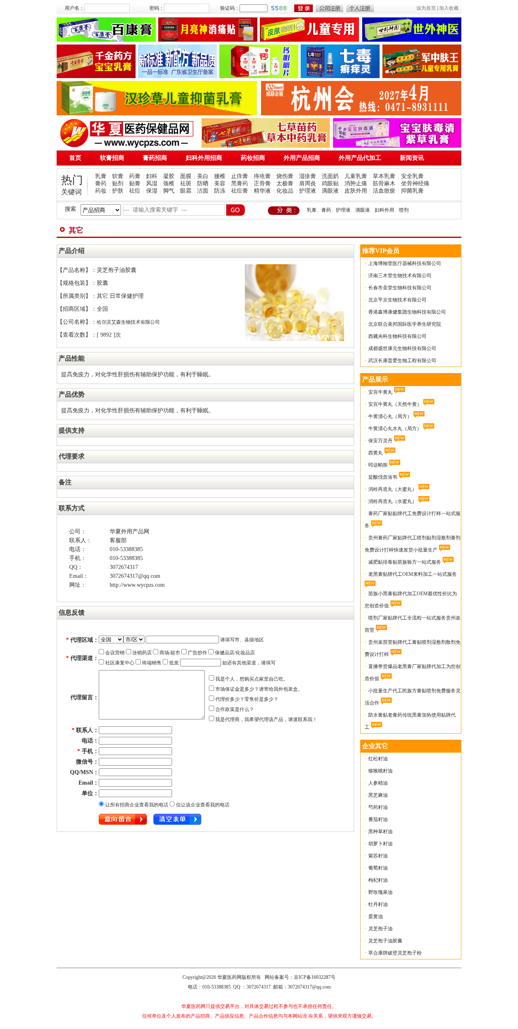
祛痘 (134, 191)
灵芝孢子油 (380, 928)
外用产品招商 (302, 158)
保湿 (151, 191)
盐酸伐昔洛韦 (382, 477)
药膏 (134, 176)
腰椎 (219, 176)
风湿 (151, 183)
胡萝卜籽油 (380, 844)
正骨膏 (262, 183)
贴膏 (134, 183)
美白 (202, 176)
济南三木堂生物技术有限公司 (399, 275)
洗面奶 (330, 176)
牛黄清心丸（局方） (390, 416)
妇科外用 (384, 210)
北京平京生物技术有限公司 (397, 300)
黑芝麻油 (378, 795)
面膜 (185, 176)
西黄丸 (375, 453)
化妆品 (284, 191)
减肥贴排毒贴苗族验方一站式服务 (404, 562)
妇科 (151, 176)
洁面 (202, 191)
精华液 (262, 191)
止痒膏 (239, 176)
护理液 (307, 191)
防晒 (202, 183)
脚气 (168, 191)
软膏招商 (112, 158)
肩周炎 (307, 183)
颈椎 (168, 183)
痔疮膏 (262, 176)
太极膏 (284, 183)
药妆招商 (253, 158)
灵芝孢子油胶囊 (385, 941)
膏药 (100, 183)
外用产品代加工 (360, 158)
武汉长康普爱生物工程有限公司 (402, 360)
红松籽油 (378, 759)
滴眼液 (330, 191)
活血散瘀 (384, 191)
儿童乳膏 (355, 176)
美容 (219, 183)
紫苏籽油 (378, 856)
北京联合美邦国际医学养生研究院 (404, 324)
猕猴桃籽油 (380, 771)
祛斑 (185, 183)
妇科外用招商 (204, 158)
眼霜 (185, 191)
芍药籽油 (378, 807)
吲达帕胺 (378, 465)
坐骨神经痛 (415, 183)
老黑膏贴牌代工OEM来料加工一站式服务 (412, 574)
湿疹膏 (307, 176)
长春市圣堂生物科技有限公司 (399, 288)
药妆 (100, 191)
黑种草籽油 (380, 831)
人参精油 (378, 783)
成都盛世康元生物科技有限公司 (402, 348)
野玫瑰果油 (380, 892)
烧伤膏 (284, 176)
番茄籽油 (378, 819)
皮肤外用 (355, 191)
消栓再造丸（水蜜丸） (392, 501)
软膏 (117, 176)
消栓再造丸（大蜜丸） (392, 489)
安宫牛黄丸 (380, 392)
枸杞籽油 (378, 880)
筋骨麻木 (384, 183)
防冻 (219, 191)
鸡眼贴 (330, 183)
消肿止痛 (355, 183)
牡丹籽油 (378, 904)
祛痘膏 (239, 191)
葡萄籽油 (378, 868)
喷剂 (404, 210)
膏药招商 (155, 158)
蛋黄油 (375, 916)
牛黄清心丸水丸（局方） (395, 428)
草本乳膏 (384, 176)
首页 (75, 158)
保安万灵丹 (380, 440)
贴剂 (117, 183)
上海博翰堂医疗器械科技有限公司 (404, 263)
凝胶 (168, 176)
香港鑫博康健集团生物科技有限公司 (407, 312)
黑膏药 (239, 183)
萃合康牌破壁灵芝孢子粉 (395, 953)
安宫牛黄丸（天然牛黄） (395, 404)
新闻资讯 (412, 158)
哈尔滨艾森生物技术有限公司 (128, 322)
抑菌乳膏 (412, 191)
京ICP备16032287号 (314, 977)
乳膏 (100, 176)
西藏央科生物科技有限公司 (397, 336)
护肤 (117, 191)
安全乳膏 (412, 176)
